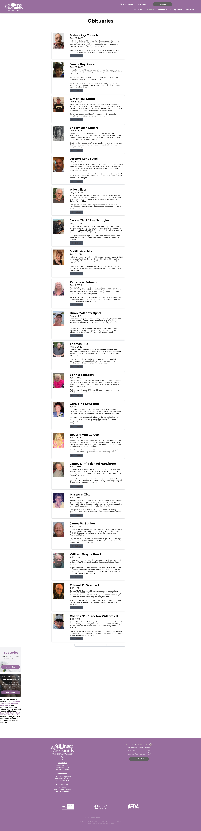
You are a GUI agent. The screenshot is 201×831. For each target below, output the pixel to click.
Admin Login (110, 823)
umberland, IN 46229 (63, 779)
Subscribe (10, 667)
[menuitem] (139, 10)
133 (115, 645)
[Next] (123, 645)
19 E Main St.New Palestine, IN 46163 (62, 788)
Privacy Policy (91, 823)
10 (108, 645)
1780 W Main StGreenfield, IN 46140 (62, 767)
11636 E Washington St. (62, 777)
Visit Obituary (76, 56)
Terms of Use (101, 823)
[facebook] (62, 758)
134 (120, 645)
